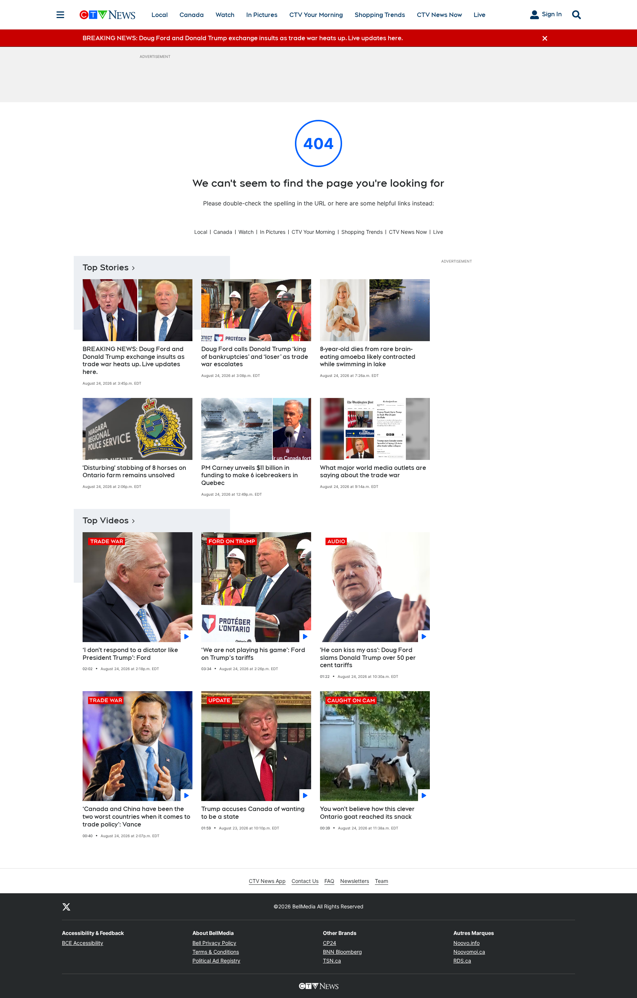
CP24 (329, 943)
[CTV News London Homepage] (107, 14)
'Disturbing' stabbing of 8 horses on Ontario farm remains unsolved (134, 471)
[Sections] (60, 14)
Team (381, 881)
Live (479, 14)
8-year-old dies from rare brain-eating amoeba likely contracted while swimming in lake (367, 357)
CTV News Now (439, 14)
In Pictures (262, 14)
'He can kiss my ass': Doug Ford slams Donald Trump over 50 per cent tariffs (368, 658)
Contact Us (305, 881)
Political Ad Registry (216, 960)
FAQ (329, 881)
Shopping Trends (380, 14)
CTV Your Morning (316, 14)
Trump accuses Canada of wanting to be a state (252, 812)
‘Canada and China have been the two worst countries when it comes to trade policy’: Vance (136, 816)
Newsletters (354, 881)
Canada (192, 14)
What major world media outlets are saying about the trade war (373, 471)
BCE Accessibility (82, 943)
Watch (225, 14)
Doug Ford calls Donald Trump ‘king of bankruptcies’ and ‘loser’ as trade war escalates (254, 357)
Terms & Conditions (215, 952)
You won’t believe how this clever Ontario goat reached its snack (367, 812)
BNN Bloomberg (342, 952)
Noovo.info (466, 943)
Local (160, 14)
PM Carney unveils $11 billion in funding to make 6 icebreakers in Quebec (249, 475)
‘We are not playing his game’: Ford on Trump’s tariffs (253, 654)
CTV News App (267, 881)
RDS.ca (462, 960)
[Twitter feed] (66, 906)
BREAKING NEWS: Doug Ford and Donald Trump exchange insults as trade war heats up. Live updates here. (134, 360)
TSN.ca (332, 960)
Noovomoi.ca (469, 952)
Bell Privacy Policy (214, 943)
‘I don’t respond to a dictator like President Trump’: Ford (130, 654)
